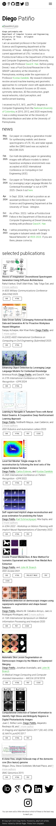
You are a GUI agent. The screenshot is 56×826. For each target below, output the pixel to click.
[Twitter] (22, 4)
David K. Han (32, 64)
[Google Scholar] (8, 4)
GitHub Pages (21, 824)
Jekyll (38, 821)
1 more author (9, 333)
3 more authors (10, 287)
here (30, 190)
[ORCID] (4, 4)
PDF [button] (28, 434)
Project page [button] (32, 575)
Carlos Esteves (23, 471)
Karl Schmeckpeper (26, 519)
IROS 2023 (35, 237)
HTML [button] (17, 299)
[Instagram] (27, 4)
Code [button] (38, 434)
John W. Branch (28, 567)
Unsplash (40, 824)
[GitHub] (13, 4)
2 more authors (10, 425)
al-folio (46, 821)
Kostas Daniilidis (21, 78)
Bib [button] (6, 299)
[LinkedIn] (17, 4)
